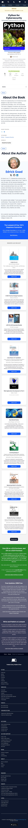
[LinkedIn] (17, 175)
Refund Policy (4, 805)
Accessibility (4, 755)
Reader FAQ (3, 779)
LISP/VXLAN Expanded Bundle (14, 325)
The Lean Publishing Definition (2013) (9, 793)
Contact (3, 765)
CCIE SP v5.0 (14, 262)
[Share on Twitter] (2, 132)
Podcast (3, 680)
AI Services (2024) (5, 790)
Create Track (4, 730)
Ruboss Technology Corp (21, 819)
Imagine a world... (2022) (6, 791)
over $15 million (19, 569)
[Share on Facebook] (4, 132)
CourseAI (3, 689)
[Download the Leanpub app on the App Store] (14, 824)
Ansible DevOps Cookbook (14, 518)
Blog (2, 763)
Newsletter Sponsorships (6, 694)
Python (2, 137)
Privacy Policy (4, 804)
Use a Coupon (4, 682)
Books (3, 5)
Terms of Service (5, 800)
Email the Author (6, 142)
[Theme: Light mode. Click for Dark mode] (14, 2)
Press (2, 766)
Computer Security (9, 137)
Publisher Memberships (6, 715)
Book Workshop (4, 705)
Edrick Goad (15, 56)
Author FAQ (3, 736)
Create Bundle (4, 727)
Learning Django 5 (14, 452)
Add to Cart (14, 276)
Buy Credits (3, 777)
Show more (14, 539)
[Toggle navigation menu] (26, 87)
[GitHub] (14, 175)
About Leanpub (4, 761)
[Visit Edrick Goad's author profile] (14, 163)
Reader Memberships (6, 775)
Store (5, 654)
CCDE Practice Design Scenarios (14, 295)
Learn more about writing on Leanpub (14, 574)
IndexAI (2, 693)
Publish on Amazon (5, 698)
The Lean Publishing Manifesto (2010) (9, 794)
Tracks (24, 5)
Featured (3, 672)
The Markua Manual (5, 744)
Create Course (4, 729)
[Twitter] (11, 175)
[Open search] (8, 2)
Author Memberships (5, 724)
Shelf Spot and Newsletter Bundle (8, 696)
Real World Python (14, 420)
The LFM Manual (4, 743)
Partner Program (5, 752)
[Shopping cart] (19, 2)
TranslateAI (3, 699)
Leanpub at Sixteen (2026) (7, 788)
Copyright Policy (4, 802)
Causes (2, 754)
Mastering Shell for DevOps (14, 485)
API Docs (3, 746)
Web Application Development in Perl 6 (14, 391)
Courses (17, 5)
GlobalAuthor (4, 691)
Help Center (3, 780)
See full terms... (14, 235)
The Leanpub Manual (5, 741)
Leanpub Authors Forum (6, 740)
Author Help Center (5, 738)
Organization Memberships (7, 713)
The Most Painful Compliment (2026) (9, 786)
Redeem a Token (4, 683)
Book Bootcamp (4, 707)
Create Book (4, 725)
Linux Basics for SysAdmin (14, 357)
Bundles (10, 5)
